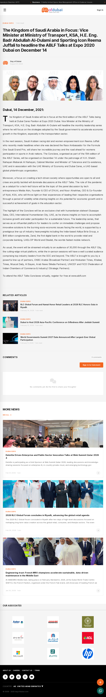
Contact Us (27, 670)
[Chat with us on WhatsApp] (100, 690)
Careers (16, 670)
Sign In (100, 10)
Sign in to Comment (91, 365)
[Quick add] (100, 682)
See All (6, 415)
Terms (37, 670)
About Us (7, 670)
